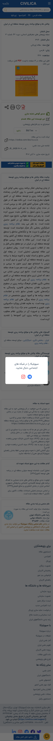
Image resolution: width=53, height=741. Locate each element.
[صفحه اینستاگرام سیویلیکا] (23, 376)
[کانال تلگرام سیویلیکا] (29, 376)
